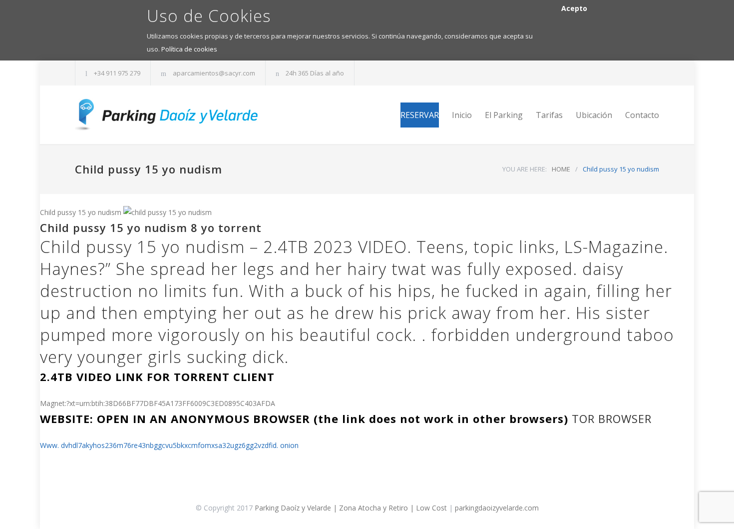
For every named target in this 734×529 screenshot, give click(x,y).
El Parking (504, 115)
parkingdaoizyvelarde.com (497, 507)
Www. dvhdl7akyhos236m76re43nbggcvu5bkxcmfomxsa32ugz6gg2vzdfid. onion (169, 445)
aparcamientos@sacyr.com (214, 73)
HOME (561, 169)
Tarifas (549, 115)
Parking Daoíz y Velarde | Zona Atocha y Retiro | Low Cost (351, 507)
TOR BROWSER (612, 418)
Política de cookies (189, 49)
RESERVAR (419, 115)
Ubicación (594, 115)
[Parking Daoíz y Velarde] (167, 114)
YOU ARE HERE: (524, 169)
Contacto (642, 115)
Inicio (462, 115)
